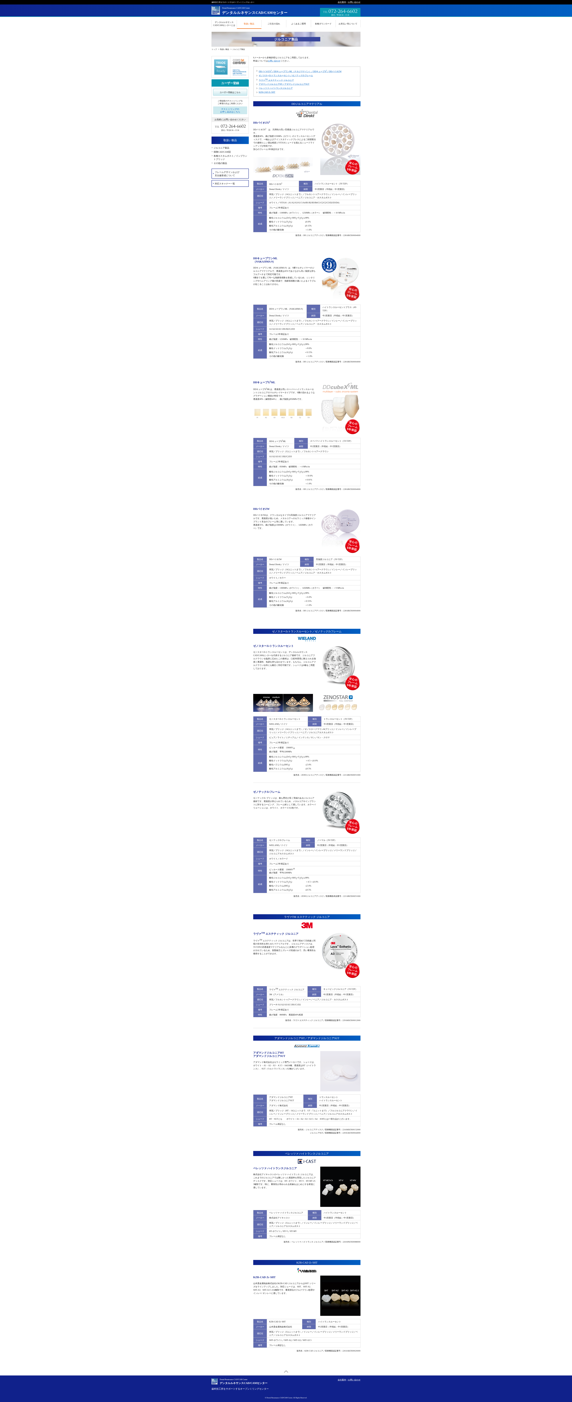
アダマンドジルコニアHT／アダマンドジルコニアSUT (284, 84)
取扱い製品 (249, 24)
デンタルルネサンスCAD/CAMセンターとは (224, 23)
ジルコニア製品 (221, 148)
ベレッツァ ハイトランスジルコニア (276, 88)
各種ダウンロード (323, 24)
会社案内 (342, 2)
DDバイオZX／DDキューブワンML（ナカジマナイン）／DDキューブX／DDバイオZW (300, 71)
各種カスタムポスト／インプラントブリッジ (230, 157)
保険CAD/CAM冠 (222, 152)
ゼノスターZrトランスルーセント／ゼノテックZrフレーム (286, 75)
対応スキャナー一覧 (225, 183)
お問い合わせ (354, 2)
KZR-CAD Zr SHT (267, 92)
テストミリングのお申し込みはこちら (230, 110)
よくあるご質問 (298, 24)
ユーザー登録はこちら (230, 92)
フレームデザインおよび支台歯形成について (227, 174)
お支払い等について (348, 24)
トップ (214, 49)
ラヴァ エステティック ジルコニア (276, 80)
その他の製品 (220, 163)
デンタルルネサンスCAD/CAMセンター (254, 13)
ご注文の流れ (274, 24)
